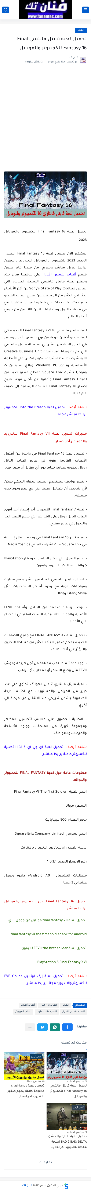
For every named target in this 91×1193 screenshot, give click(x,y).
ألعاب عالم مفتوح (47, 1012)
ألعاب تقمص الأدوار (73, 1012)
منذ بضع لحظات (75, 1081)
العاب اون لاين (48, 1005)
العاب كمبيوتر (23, 1012)
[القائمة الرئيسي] (85, 10)
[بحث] (5, 10)
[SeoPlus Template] (66, 1186)
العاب (80, 30)
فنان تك (27, 1185)
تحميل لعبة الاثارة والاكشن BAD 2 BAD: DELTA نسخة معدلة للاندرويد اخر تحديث (67, 1142)
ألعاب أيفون (28, 1005)
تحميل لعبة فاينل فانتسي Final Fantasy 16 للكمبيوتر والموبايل (68, 1091)
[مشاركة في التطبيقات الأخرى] (30, 1027)
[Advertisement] (45, 120)
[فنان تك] (45, 9)
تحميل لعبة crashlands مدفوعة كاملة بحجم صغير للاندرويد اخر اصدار (26, 1091)
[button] (67, 1027)
